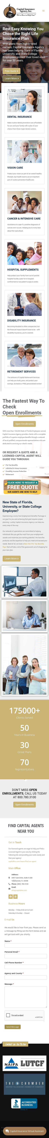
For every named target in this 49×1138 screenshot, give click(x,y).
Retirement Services (21, 371)
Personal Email (12, 952)
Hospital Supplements (23, 269)
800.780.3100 (21, 1044)
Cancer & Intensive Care (24, 218)
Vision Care (15, 167)
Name (8, 941)
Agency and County (14, 973)
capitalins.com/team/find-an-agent (22, 862)
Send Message (12, 1027)
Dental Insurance (19, 116)
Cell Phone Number (14, 962)
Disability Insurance (21, 320)
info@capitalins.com (19, 890)
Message (9, 984)
